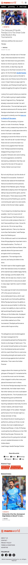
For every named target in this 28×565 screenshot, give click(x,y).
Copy (22, 459)
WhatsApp (22, 456)
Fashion (3, 7)
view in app (23, 7)
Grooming (11, 7)
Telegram (8, 459)
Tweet (14, 456)
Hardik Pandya (21, 73)
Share (7, 456)
